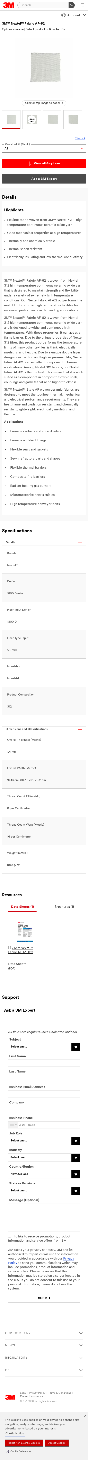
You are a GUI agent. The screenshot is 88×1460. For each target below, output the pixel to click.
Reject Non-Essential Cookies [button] (24, 1443)
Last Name (17, 1071)
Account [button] (74, 15)
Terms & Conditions (59, 1393)
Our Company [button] (18, 1333)
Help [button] (9, 1370)
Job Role (15, 1133)
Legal (23, 1393)
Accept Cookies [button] (56, 1443)
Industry (15, 1150)
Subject (15, 1039)
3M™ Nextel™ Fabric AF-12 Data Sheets (20, 950)
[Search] (72, 5)
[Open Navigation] (82, 5)
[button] (18, 1451)
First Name (17, 1056)
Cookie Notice (15, 1433)
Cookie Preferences (31, 1396)
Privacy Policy (37, 1393)
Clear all (80, 138)
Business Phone (21, 1118)
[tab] (22, 907)
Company (16, 1102)
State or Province (22, 1183)
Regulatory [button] (16, 1357)
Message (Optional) (24, 1200)
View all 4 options (47, 163)
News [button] (10, 1345)
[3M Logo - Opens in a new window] (8, 5)
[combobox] (13, 1125)
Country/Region (21, 1166)
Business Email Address (27, 1087)
